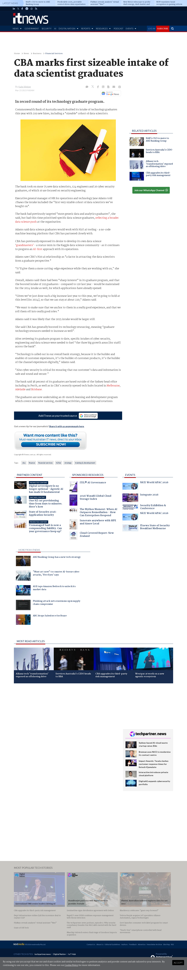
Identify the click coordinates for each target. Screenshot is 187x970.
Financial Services (54, 53)
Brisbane (36, 389)
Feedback (133, 944)
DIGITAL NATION (67, 28)
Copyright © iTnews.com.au (25, 454)
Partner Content (29, 474)
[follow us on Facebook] (22, 8)
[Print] (119, 87)
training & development (85, 463)
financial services (45, 463)
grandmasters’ (25, 245)
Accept (178, 962)
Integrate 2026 (149, 495)
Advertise (142, 944)
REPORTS (85, 28)
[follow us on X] (18, 8)
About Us (100, 944)
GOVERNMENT (32, 28)
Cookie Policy (71, 965)
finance (32, 463)
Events (130, 474)
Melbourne (113, 386)
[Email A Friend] (114, 87)
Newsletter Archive (154, 944)
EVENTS (129, 28)
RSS (172, 944)
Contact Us (91, 944)
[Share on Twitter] (93, 87)
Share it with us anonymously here (66, 426)
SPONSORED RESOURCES (87, 474)
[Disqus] (66, 724)
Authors (124, 944)
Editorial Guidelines (112, 944)
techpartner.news (42, 954)
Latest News (10, 3)
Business (37, 53)
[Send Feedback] (108, 87)
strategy (68, 463)
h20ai (58, 463)
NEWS (15, 28)
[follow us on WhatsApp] (32, 8)
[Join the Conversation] (87, 87)
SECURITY (46, 28)
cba (23, 463)
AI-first (37, 249)
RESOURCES (102, 28)
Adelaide (20, 389)
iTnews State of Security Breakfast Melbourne (155, 527)
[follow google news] (27, 8)
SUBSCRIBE (162, 28)
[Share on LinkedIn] (103, 87)
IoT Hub (72, 954)
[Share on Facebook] (98, 87)
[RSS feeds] (36, 8)
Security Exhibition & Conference (153, 507)
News (26, 53)
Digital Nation (59, 954)
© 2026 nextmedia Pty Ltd (35, 944)
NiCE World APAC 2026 (154, 482)
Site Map (166, 944)
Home (17, 53)
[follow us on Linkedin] (14, 8)
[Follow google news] (110, 93)
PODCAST (118, 28)
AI (55, 28)
